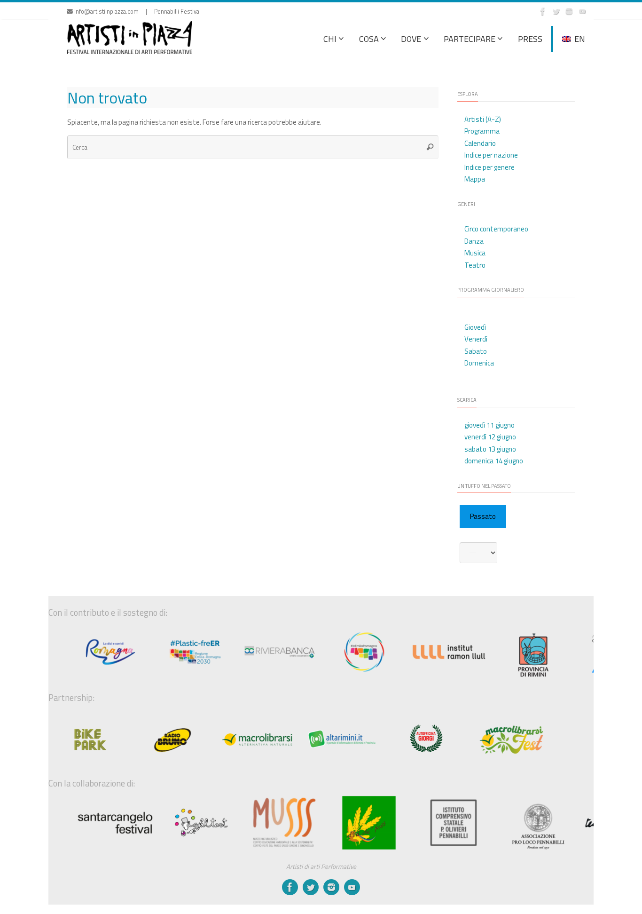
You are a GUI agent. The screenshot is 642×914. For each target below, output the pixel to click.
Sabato (475, 351)
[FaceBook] (542, 11)
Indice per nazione (491, 155)
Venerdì (475, 339)
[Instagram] (569, 11)
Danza (474, 241)
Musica (474, 252)
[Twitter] (556, 11)
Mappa (474, 179)
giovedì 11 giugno (489, 425)
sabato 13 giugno (490, 449)
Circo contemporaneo (496, 228)
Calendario (480, 143)
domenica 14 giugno (493, 460)
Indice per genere (489, 167)
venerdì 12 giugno (490, 436)
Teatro (474, 265)
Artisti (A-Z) (482, 119)
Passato (483, 516)
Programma (482, 131)
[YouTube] (582, 11)
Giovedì (475, 327)
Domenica (479, 363)
